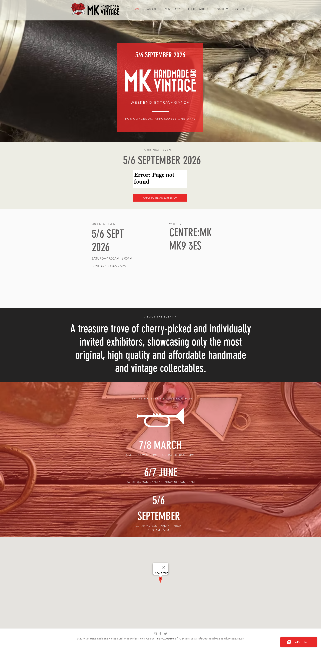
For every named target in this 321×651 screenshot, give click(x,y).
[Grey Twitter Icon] (166, 634)
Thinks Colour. (146, 638)
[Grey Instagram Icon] (155, 634)
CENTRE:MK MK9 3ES (190, 239)
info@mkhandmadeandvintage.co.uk (221, 638)
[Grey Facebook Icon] (160, 634)
